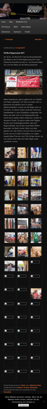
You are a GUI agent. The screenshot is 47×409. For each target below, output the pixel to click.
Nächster (39, 39)
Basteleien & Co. (21, 22)
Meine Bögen (26, 27)
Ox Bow (26, 387)
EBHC (16, 27)
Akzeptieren (23, 405)
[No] (44, 401)
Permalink (7, 392)
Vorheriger (8, 39)
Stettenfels (34, 387)
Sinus (23, 385)
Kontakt (27, 32)
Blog (10, 22)
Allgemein (33, 385)
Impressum (17, 32)
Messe (20, 387)
